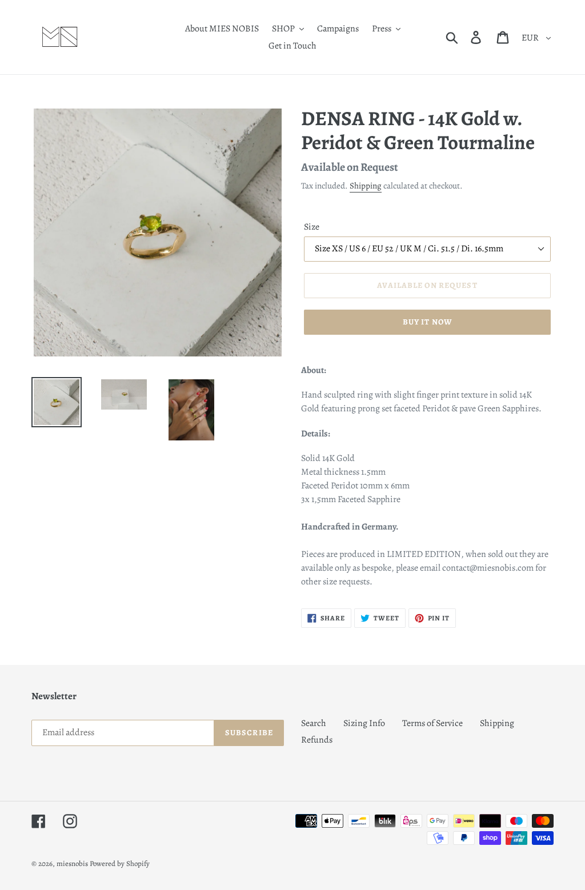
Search (313, 723)
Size (311, 227)
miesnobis (72, 863)
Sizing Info (364, 723)
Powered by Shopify (120, 863)
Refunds (316, 739)
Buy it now (427, 321)
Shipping (366, 185)
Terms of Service (432, 723)
